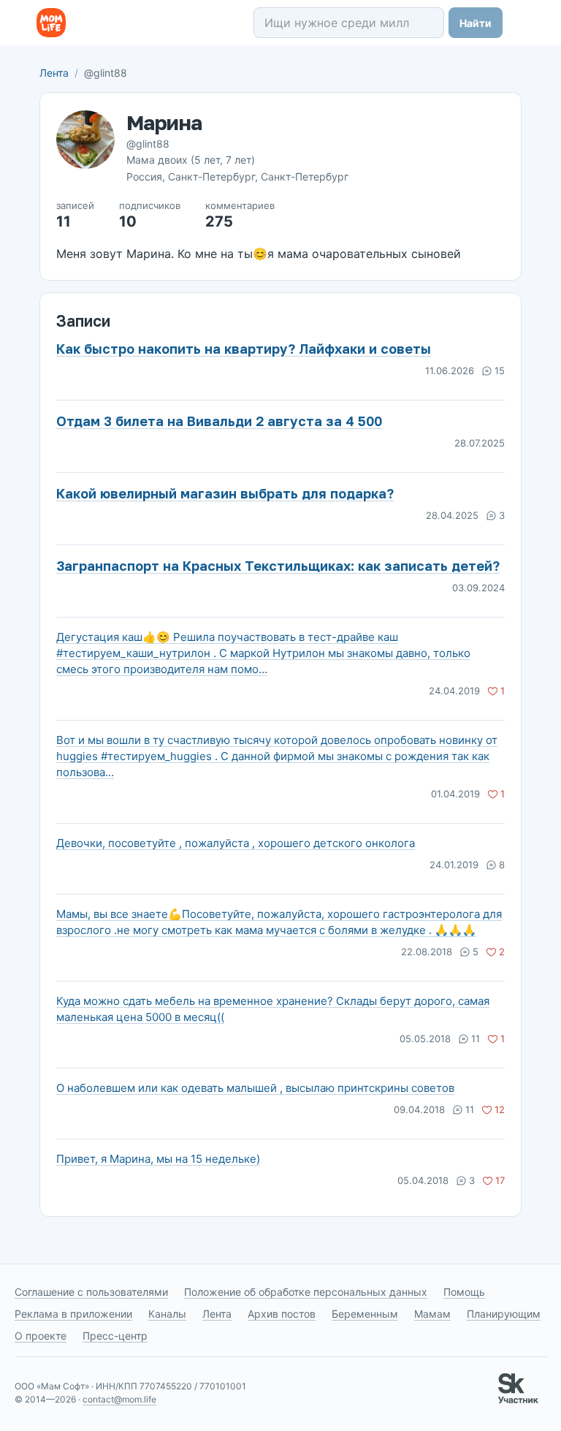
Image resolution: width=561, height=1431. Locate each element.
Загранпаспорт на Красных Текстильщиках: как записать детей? (278, 566)
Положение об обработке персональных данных (305, 1292)
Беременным (365, 1313)
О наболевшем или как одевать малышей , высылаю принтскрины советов (255, 1088)
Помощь (464, 1292)
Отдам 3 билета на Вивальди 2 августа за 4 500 (219, 421)
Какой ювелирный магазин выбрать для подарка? (225, 493)
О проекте (40, 1335)
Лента (54, 73)
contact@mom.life (119, 1399)
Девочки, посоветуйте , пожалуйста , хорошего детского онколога (235, 843)
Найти (475, 23)
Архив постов (282, 1313)
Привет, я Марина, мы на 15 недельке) (158, 1159)
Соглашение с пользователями (91, 1292)
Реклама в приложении (73, 1313)
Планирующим (504, 1313)
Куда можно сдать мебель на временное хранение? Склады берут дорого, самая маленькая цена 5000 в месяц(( (272, 1009)
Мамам (432, 1313)
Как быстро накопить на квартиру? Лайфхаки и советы (243, 349)
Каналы (167, 1313)
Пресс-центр (115, 1335)
